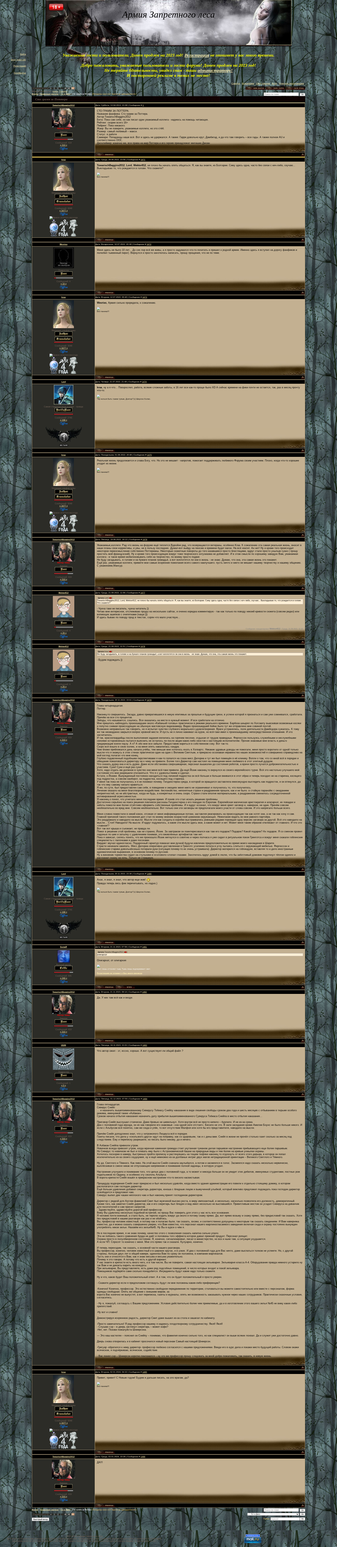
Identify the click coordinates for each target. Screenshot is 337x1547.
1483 (144, 1045)
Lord (63, 382)
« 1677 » (63, 210)
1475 (149, 455)
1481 (144, 947)
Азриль (55, 91)
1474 (144, 382)
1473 (144, 297)
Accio (274, 83)
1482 (144, 992)
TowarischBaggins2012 (63, 105)
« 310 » (63, 145)
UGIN (63, 1045)
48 (66, 88)
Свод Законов (263, 83)
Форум (35, 94)
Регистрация (19, 66)
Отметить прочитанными (291, 83)
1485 (144, 1372)
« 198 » (63, 420)
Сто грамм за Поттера (82, 94)
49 (69, 88)
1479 (149, 700)
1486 (143, 1457)
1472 (149, 244)
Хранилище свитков (49, 94)
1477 (142, 593)
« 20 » (64, 633)
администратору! (215, 70)
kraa (63, 160)
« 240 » (63, 978)
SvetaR (63, 947)
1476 (145, 539)
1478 (142, 646)
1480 (149, 874)
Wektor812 (64, 593)
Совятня (235, 83)
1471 (143, 160)
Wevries (63, 244)
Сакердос (63, 91)
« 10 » (64, 284)
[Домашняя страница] (125, 987)
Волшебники (248, 83)
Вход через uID (18, 60)
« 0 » (63, 1085)
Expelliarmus (20, 73)
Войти (23, 54)
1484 (145, 1099)
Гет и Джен (65, 94)
